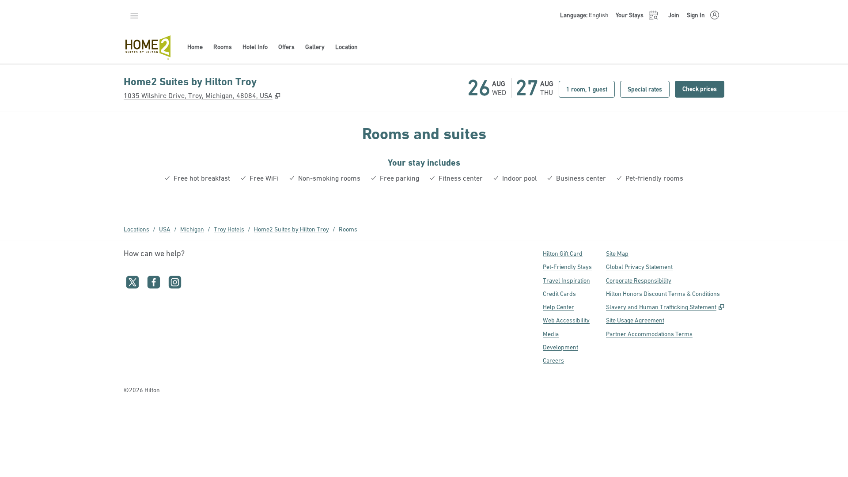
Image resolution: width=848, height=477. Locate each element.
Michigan (192, 229)
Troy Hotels (229, 229)
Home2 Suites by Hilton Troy (291, 229)
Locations (136, 229)
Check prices (703, 88)
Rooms (348, 229)
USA (164, 229)
